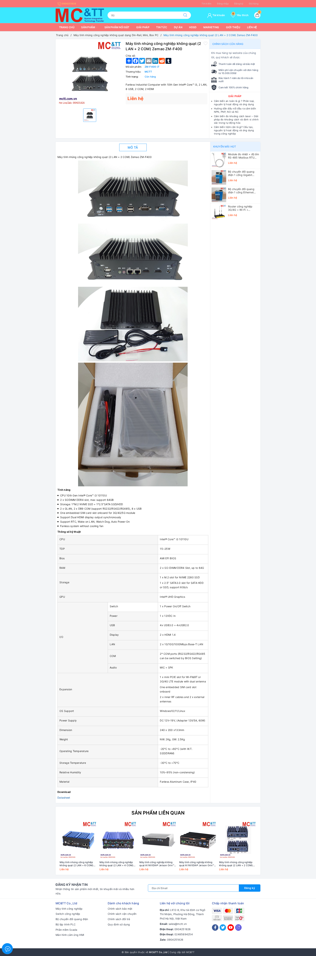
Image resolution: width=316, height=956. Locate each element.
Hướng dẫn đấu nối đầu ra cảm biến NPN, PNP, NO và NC (235, 110)
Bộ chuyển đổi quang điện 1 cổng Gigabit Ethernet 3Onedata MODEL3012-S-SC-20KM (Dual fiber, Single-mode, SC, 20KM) (243, 173)
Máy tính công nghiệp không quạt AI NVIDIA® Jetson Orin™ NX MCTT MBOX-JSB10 (196, 864)
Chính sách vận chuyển (122, 913)
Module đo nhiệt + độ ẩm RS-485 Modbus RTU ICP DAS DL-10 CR (243, 156)
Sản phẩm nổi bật (116, 27)
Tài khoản (218, 15)
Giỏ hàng (253, 3)
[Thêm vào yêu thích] (205, 43)
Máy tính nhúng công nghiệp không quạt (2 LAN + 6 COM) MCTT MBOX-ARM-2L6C (76, 864)
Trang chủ (66, 27)
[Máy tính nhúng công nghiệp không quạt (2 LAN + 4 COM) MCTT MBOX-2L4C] (118, 840)
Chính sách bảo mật (120, 908)
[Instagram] (238, 927)
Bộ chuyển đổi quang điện (72, 919)
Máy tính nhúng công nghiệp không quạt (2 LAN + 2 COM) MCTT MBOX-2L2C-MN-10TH (236, 864)
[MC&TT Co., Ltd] (80, 14)
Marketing (211, 27)
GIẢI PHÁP (234, 96)
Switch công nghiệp (68, 913)
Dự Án (178, 27)
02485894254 (183, 934)
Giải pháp (142, 27)
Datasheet (63, 797)
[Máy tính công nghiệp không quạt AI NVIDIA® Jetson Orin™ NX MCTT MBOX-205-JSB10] (158, 840)
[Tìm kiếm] (185, 15)
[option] (89, 73)
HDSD (192, 27)
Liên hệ (252, 27)
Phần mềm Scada (66, 929)
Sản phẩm (88, 27)
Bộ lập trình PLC (66, 924)
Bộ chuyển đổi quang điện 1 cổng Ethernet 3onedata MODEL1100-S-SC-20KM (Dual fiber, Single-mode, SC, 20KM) (243, 190)
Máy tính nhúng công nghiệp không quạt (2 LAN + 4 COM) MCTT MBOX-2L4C (116, 864)
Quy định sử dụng (119, 924)
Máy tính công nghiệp (69, 908)
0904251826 (68, 3)
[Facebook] (215, 927)
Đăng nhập (223, 3)
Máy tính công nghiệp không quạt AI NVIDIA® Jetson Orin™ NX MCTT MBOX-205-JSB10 (156, 864)
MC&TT (190, 952)
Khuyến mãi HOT (224, 146)
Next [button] (267, 849)
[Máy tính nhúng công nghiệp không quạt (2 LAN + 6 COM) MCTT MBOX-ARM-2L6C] (78, 840)
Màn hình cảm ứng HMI (70, 934)
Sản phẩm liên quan (158, 813)
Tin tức (161, 27)
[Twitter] (223, 927)
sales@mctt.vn (178, 923)
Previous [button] (48, 849)
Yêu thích (240, 15)
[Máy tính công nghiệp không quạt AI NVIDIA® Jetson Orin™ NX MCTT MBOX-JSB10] (198, 840)
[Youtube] (230, 927)
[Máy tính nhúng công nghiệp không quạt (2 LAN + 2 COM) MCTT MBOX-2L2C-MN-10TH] (237, 840)
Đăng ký (238, 3)
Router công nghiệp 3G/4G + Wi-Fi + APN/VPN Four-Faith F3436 (240, 208)
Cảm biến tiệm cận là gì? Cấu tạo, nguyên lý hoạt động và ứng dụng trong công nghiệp (234, 130)
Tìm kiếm (206, 3)
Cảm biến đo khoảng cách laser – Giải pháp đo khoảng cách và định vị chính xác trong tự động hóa (236, 119)
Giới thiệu (233, 27)
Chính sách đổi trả (119, 919)
